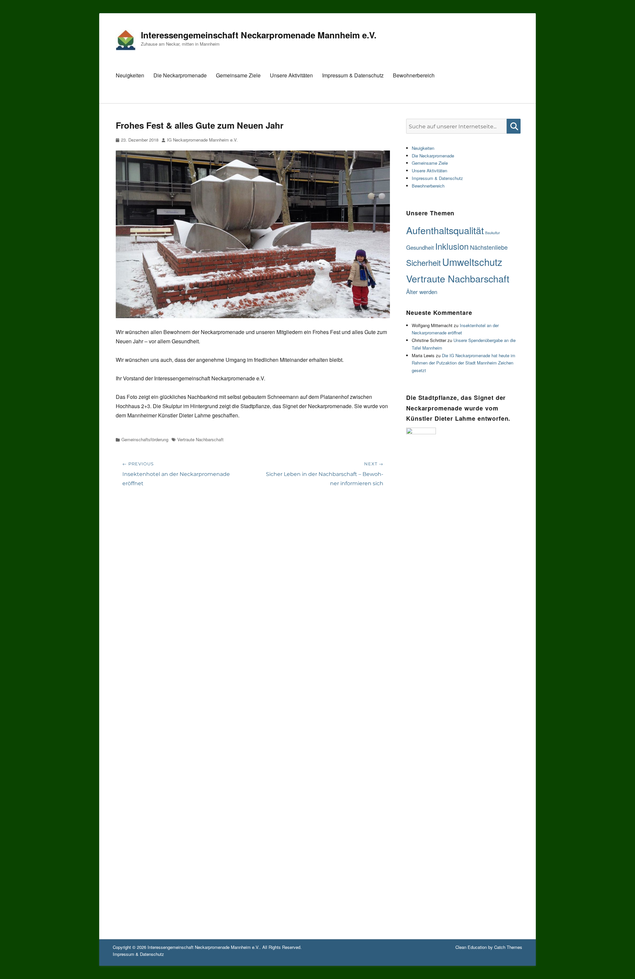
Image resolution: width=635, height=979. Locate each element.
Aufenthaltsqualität (445, 230)
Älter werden (421, 292)
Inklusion (452, 246)
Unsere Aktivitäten (291, 75)
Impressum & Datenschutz (353, 75)
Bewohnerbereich (414, 75)
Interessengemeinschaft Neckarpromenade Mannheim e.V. (258, 35)
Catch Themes (508, 947)
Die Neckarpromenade (180, 75)
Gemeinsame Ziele (238, 75)
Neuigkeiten (130, 75)
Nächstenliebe (489, 247)
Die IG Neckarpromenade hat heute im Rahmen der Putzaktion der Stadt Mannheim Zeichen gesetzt (463, 363)
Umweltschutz (472, 262)
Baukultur (492, 232)
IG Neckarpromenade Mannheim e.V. (202, 140)
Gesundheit (420, 247)
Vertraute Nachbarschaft (200, 439)
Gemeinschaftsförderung (144, 439)
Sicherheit (423, 262)
